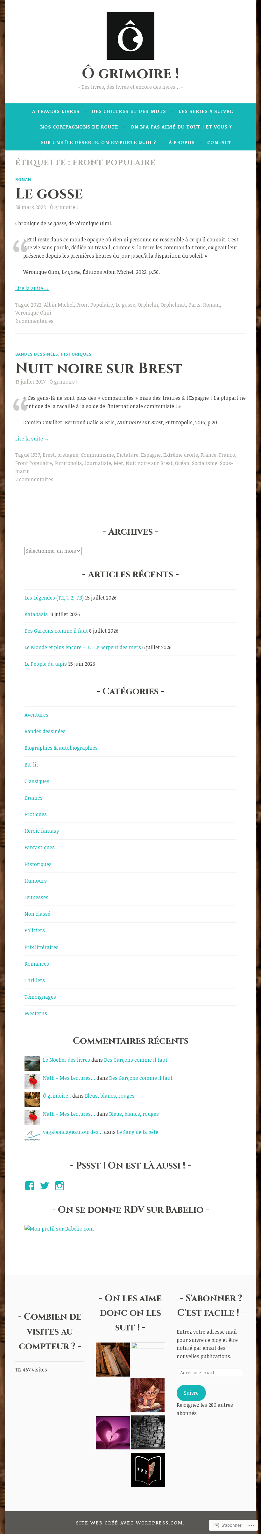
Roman (23, 179)
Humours (36, 880)
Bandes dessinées (36, 354)
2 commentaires (34, 320)
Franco (227, 454)
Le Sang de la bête (137, 1131)
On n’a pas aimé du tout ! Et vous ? (181, 126)
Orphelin (148, 304)
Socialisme (204, 463)
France (208, 454)
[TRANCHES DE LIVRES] (147, 1396)
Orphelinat (173, 304)
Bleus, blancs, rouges (110, 1095)
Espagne (151, 454)
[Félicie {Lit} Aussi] (148, 1433)
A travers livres (56, 111)
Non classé (37, 913)
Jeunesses (36, 897)
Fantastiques (40, 847)
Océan (182, 463)
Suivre (191, 1392)
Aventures (36, 714)
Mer (118, 463)
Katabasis (36, 614)
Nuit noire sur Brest (98, 368)
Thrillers (35, 980)
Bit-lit (31, 764)
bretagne (67, 454)
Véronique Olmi (33, 312)
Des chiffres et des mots (129, 111)
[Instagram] (60, 1186)
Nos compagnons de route (79, 126)
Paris (194, 304)
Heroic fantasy (42, 830)
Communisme (97, 454)
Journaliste (97, 463)
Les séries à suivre (206, 111)
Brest (49, 454)
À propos (182, 142)
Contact (219, 142)
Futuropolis (68, 463)
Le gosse (49, 194)
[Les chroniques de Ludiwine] (148, 1471)
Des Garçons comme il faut (56, 630)
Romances (37, 963)
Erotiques (36, 814)
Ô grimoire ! (130, 74)
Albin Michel (59, 304)
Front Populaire (94, 304)
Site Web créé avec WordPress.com (129, 1522)
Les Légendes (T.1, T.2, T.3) (54, 597)
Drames (34, 797)
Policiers (35, 930)
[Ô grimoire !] (113, 1361)
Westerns (36, 1013)
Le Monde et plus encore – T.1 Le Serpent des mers (83, 647)
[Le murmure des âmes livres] (148, 1360)
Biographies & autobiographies (61, 747)
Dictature (127, 454)
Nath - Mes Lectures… (69, 1077)
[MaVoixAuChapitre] (113, 1433)
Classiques (37, 781)
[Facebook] (31, 1186)
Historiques (76, 354)
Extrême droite (180, 454)
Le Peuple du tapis (46, 663)
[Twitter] (45, 1186)
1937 (35, 454)
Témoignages (40, 996)
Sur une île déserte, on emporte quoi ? (98, 142)
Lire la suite (32, 288)
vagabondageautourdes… (73, 1131)
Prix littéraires (42, 947)
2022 (36, 304)
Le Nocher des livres (66, 1059)
